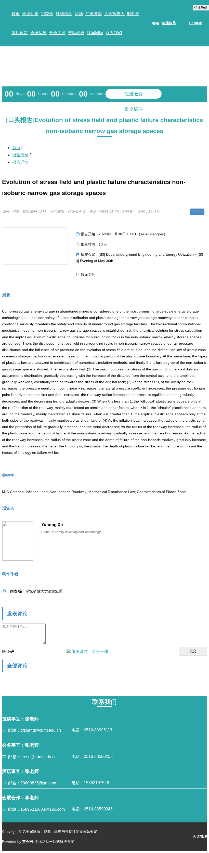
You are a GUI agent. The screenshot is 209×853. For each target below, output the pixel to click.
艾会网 (27, 841)
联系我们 (114, 33)
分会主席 (57, 33)
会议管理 (200, 836)
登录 (155, 23)
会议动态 (30, 13)
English (195, 23)
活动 (79, 13)
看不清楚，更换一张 (90, 651)
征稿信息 (64, 13)
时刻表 (133, 13)
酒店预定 (19, 33)
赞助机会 (76, 33)
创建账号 (169, 23)
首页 (15, 13)
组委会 (47, 13)
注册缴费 (93, 13)
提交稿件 (133, 109)
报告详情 (20, 162)
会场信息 (38, 33)
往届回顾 (95, 33)
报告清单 (20, 155)
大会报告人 (114, 13)
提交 (193, 651)
